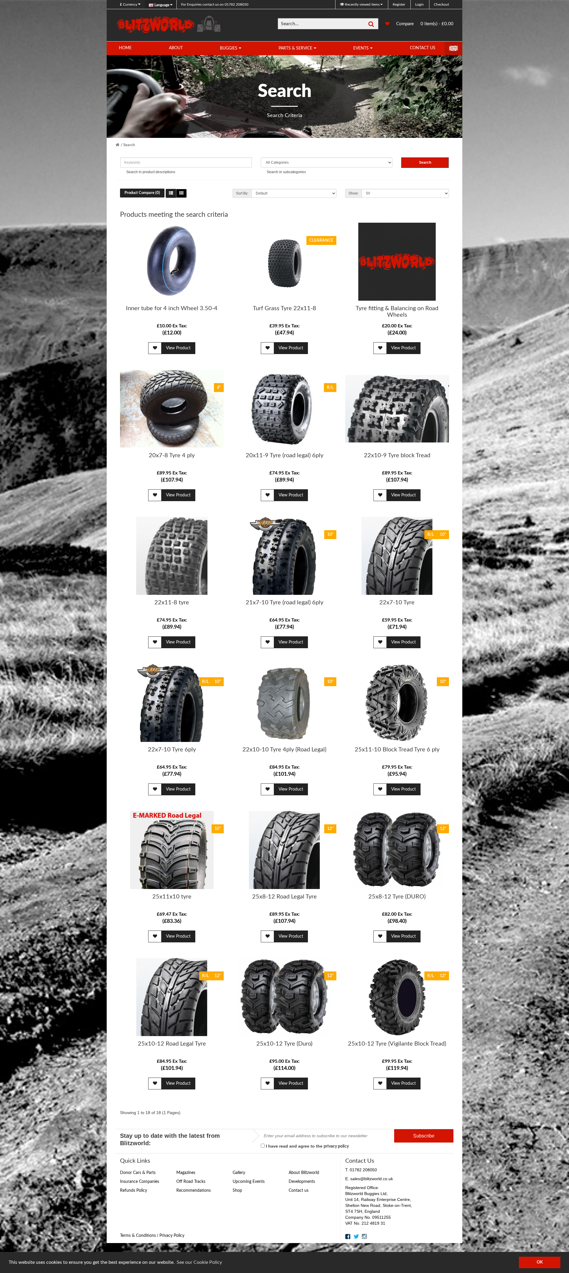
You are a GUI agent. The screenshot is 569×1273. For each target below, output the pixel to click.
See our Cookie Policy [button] (199, 1262)
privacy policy (336, 1146)
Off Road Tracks (190, 1182)
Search (129, 145)
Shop (237, 1190)
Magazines (185, 1173)
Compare (405, 25)
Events (361, 48)
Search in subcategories (286, 172)
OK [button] (540, 1262)
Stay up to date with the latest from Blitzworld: (170, 1139)
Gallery (239, 1173)
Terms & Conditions (138, 1236)
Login (419, 4)
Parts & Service (295, 48)
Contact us (299, 1190)
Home (125, 48)
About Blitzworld (304, 1173)
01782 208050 (214, 4)
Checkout (441, 4)
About (176, 48)
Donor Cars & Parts (138, 1173)
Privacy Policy (171, 1236)
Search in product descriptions (150, 172)
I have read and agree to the (307, 1146)
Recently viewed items (362, 4)
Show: (354, 193)
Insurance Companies (139, 1182)
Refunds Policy (133, 1190)
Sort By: (242, 193)
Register (399, 4)
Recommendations (193, 1190)
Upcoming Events (249, 1182)
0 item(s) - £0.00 (437, 24)
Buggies (228, 48)
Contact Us (422, 48)
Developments (302, 1182)
